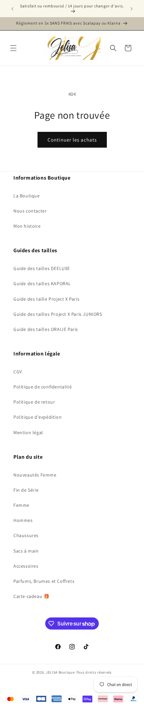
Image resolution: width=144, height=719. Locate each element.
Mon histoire (27, 226)
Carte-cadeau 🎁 (31, 596)
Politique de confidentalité (42, 387)
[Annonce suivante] (131, 8)
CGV (17, 372)
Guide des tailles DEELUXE (41, 268)
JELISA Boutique (60, 672)
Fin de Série (26, 490)
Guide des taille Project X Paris (46, 299)
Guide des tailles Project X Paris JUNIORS (57, 314)
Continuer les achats (72, 140)
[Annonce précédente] (12, 8)
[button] (13, 48)
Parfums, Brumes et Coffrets (43, 581)
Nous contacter (30, 211)
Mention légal (28, 432)
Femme (21, 505)
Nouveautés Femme (35, 475)
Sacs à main (26, 551)
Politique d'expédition (37, 417)
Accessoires (26, 566)
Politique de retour (34, 402)
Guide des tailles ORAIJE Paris (45, 329)
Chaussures (26, 535)
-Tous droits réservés (93, 672)
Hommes (23, 520)
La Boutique (26, 196)
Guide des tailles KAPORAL (42, 283)
